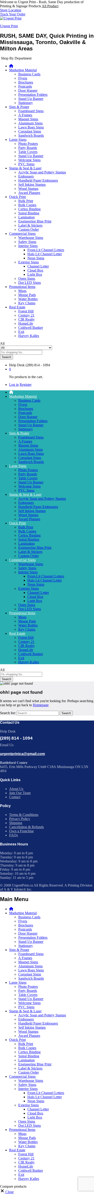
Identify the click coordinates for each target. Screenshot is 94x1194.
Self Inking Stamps (32, 184)
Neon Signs (35, 258)
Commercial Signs (22, 1076)
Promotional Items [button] (22, 287)
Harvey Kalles (28, 336)
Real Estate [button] (17, 307)
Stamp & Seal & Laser (25, 1011)
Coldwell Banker (30, 327)
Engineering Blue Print (34, 221)
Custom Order (28, 229)
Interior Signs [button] (28, 246)
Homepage (41, 705)
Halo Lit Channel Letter (44, 254)
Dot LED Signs (29, 283)
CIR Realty (26, 319)
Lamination (26, 217)
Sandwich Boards (31, 135)
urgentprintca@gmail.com (22, 754)
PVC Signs (26, 164)
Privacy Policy (19, 819)
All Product (50, 6)
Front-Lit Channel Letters (45, 250)
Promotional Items (22, 1130)
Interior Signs (28, 1089)
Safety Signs (27, 242)
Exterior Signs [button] (28, 262)
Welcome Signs (29, 160)
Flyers (22, 78)
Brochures (25, 82)
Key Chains (26, 303)
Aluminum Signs (30, 123)
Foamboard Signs (31, 111)
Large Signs (17, 982)
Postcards (25, 86)
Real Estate (17, 1150)
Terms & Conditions (23, 815)
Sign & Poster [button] (19, 107)
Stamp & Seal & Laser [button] (25, 168)
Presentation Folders (32, 95)
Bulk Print (25, 201)
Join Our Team (20, 793)
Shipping (15, 823)
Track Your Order (12, 14)
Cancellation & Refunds (26, 827)
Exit (21, 332)
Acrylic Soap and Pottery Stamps (42, 172)
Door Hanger (27, 90)
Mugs (22, 291)
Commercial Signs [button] (22, 233)
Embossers (26, 176)
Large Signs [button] (17, 139)
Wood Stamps (28, 189)
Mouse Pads (27, 295)
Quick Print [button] (17, 197)
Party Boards (27, 148)
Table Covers (27, 152)
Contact (14, 797)
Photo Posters (28, 144)
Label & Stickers (30, 225)
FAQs (13, 835)
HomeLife (25, 323)
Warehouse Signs (30, 238)
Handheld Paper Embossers (38, 180)
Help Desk (17, 365)
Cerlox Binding (29, 209)
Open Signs (26, 278)
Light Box (34, 274)
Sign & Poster (19, 950)
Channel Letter (38, 266)
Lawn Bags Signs (31, 127)
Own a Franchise (21, 831)
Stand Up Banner (30, 99)
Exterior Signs (28, 1105)
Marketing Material (23, 913)
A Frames (25, 115)
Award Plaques (29, 193)
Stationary (25, 103)
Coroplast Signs (29, 131)
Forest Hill (26, 311)
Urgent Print (9, 26)
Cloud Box (35, 270)
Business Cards (29, 74)
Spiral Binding (28, 213)
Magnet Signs (28, 119)
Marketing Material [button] (23, 70)
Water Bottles (28, 299)
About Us (16, 789)
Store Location (10, 10)
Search (6, 357)
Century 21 (26, 315)
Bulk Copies (27, 205)
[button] (7, 1192)
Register (25, 384)
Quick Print (17, 1040)
